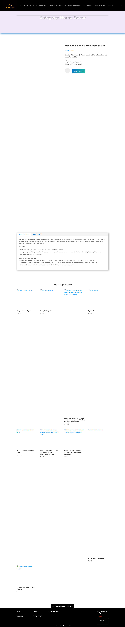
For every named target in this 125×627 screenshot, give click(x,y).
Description (23, 234)
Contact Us (111, 5)
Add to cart (79, 71)
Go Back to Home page (62, 606)
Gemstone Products (72, 5)
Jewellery (42, 5)
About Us (27, 5)
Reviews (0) (37, 234)
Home (19, 5)
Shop (35, 5)
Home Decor (100, 5)
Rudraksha (87, 5)
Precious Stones (56, 5)
